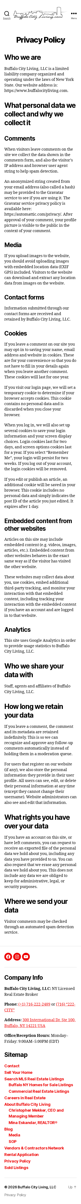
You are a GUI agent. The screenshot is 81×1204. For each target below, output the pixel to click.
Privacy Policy (17, 1161)
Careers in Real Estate (25, 1098)
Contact (11, 1066)
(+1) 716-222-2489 (34, 1004)
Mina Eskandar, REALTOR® (33, 1122)
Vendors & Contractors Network (34, 1148)
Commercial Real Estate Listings (39, 1091)
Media (14, 1135)
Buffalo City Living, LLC (37, 1187)
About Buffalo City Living (27, 1104)
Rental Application (21, 1154)
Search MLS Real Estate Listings (34, 1079)
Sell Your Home (18, 1072)
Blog (8, 1129)
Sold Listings (16, 1167)
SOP (12, 1141)
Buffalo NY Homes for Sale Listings (41, 1085)
